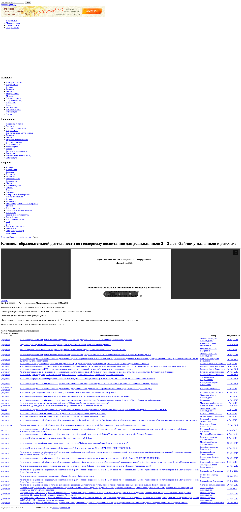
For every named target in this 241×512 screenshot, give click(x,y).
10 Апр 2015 (232, 400)
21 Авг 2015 (232, 375)
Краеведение (11, 181)
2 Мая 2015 (232, 350)
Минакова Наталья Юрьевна (212, 434)
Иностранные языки (14, 197)
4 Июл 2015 (232, 430)
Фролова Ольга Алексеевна (212, 503)
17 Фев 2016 (232, 471)
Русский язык (12, 107)
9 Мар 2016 (232, 462)
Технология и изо (13, 109)
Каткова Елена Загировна (211, 413)
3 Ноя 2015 (232, 489)
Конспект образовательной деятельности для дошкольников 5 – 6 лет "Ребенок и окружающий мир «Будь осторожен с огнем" (74, 443)
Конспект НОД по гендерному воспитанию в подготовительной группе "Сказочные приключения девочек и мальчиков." (72, 375)
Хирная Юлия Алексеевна (211, 471)
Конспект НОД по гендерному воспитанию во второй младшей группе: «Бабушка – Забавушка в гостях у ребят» (68, 392)
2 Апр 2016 (232, 410)
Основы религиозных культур (19, 210)
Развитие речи (12, 146)
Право (8, 224)
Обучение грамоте (14, 98)
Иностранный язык (14, 82)
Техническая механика (15, 226)
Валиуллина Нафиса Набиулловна (209, 425)
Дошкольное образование (20, 237)
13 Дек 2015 (232, 476)
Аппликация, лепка (14, 124)
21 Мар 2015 (232, 494)
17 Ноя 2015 (232, 425)
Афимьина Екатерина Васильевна (209, 359)
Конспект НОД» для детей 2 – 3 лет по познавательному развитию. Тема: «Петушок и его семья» (61, 406)
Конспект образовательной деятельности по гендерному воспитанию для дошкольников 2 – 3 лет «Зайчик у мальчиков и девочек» (76, 340)
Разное (9, 105)
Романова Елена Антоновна (212, 366)
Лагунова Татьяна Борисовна (212, 485)
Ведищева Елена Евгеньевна (212, 462)
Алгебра (9, 167)
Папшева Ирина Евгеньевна (212, 375)
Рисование (10, 153)
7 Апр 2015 (232, 416)
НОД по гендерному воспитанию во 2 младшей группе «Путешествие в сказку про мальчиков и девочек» (65, 345)
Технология (11, 228)
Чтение (9, 114)
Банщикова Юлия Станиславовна (207, 453)
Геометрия (10, 176)
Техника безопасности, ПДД (18, 155)
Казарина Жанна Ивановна (211, 406)
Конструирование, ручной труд (19, 133)
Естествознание (13, 179)
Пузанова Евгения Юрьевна (212, 372)
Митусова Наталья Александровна (208, 409)
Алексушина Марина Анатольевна (209, 383)
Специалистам (12, 27)
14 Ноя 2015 (232, 369)
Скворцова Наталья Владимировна (208, 466)
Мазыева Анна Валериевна (211, 403)
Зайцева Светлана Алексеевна (213, 364)
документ (5, 340)
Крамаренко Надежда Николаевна (209, 476)
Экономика (11, 233)
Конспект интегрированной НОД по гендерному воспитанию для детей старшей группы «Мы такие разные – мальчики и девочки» (76, 369)
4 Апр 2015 (232, 364)
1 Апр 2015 (232, 388)
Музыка (9, 96)
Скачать (4, 301)
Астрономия (11, 170)
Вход (14, 5)
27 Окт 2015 (232, 383)
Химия (9, 190)
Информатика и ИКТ (15, 219)
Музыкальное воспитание (17, 140)
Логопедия (10, 89)
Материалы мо (12, 94)
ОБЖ (8, 222)
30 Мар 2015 (232, 340)
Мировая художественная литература (22, 203)
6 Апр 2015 (232, 413)
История (9, 87)
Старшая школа (12, 25)
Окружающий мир (14, 100)
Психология (11, 103)
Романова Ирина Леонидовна (213, 369)
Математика (11, 91)
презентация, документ (7, 388)
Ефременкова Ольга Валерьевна (208, 349)
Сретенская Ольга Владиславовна (208, 378)
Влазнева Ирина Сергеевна (212, 392)
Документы (11, 126)
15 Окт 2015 (232, 378)
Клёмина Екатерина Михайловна (208, 420)
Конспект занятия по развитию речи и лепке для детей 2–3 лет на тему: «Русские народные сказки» (62, 416)
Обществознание (13, 208)
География (10, 174)
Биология (10, 172)
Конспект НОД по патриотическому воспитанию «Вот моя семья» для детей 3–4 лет (56, 438)
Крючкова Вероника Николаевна (209, 430)
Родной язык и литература (17, 215)
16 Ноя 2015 (232, 360)
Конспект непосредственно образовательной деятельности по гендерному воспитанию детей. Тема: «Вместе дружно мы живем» (75, 396)
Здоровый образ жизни (16, 128)
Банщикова (205, 400)
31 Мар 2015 (232, 396)
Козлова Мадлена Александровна (207, 494)
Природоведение (13, 185)
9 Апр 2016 (232, 438)
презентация (6, 425)
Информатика (12, 85)
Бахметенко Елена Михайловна (208, 344)
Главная (4, 237)
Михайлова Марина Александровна (208, 339)
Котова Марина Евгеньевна (212, 416)
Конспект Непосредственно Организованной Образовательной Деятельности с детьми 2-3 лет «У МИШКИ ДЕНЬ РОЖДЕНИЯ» (75, 448)
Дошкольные (11, 21)
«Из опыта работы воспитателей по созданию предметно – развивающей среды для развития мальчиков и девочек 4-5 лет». (73, 350)
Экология (10, 192)
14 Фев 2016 (232, 345)
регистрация (6, 5)
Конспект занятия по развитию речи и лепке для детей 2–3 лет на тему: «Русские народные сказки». (63, 413)
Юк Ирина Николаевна (210, 388)
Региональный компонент (17, 151)
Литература (11, 201)
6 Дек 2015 (232, 392)
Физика (9, 188)
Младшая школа (13, 23)
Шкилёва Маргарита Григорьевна (209, 448)
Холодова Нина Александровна (207, 489)
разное (4, 410)
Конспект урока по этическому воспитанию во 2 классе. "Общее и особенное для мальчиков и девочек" (64, 403)
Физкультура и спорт (15, 231)
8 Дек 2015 (232, 434)
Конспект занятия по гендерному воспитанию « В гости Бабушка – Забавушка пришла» (57, 476)
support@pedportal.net (61, 507)
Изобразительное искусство (18, 194)
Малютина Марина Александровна (208, 396)
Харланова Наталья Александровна (208, 438)
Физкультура (11, 112)
